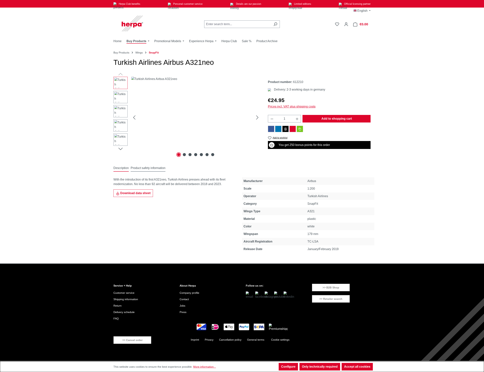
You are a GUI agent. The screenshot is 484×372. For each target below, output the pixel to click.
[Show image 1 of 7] (178, 154)
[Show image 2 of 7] (184, 154)
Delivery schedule (124, 312)
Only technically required (320, 366)
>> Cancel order (132, 340)
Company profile (189, 292)
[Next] (257, 117)
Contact (184, 299)
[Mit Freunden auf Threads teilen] (285, 129)
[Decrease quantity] (272, 118)
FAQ (116, 318)
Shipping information (125, 299)
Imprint (195, 339)
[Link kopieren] (300, 129)
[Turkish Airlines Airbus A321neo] (195, 117)
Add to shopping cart (336, 118)
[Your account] (346, 24)
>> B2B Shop (331, 287)
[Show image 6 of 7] (207, 154)
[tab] (121, 168)
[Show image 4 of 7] (195, 154)
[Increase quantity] (297, 118)
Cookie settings (280, 339)
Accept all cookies (357, 366)
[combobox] (237, 24)
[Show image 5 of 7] (201, 154)
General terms (255, 339)
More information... (204, 366)
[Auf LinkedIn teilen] (278, 129)
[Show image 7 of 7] (212, 154)
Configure (288, 366)
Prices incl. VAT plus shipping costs (292, 106)
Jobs (182, 305)
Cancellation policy (230, 339)
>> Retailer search (330, 298)
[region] (187, 117)
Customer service (123, 292)
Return (117, 305)
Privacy (209, 339)
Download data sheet (134, 193)
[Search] (275, 24)
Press (183, 312)
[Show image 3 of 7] (190, 154)
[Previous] (134, 117)
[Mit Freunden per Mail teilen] (293, 129)
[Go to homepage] (132, 23)
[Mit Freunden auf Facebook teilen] (271, 129)
